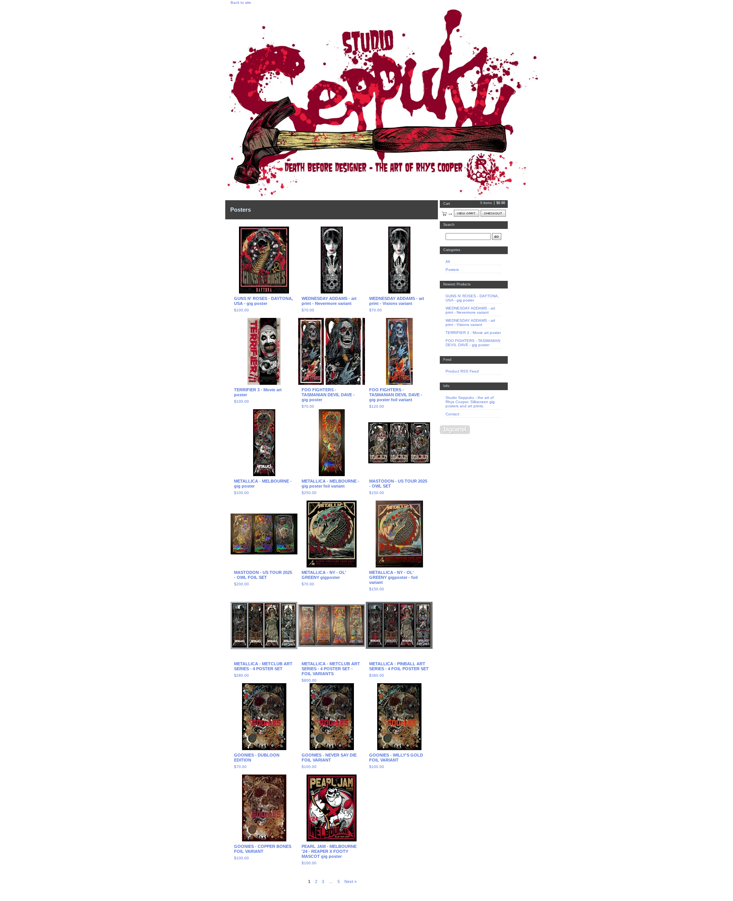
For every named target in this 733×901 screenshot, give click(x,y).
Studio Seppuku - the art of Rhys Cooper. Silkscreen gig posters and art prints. (470, 401)
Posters (452, 269)
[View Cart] (466, 213)
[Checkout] (493, 213)
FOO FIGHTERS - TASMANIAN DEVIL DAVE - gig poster (473, 343)
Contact (452, 414)
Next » (350, 881)
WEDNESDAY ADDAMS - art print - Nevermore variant (470, 310)
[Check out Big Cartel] (455, 429)
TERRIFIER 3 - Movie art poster (473, 333)
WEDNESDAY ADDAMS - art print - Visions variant (470, 322)
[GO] (496, 236)
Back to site (241, 2)
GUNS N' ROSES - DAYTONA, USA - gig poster (472, 298)
